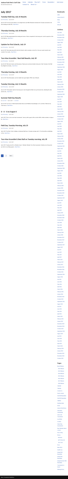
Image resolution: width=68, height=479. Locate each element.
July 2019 (59, 202)
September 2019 (61, 198)
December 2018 (60, 215)
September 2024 (61, 67)
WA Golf (59, 24)
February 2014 (60, 348)
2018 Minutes (61, 383)
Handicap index (60, 403)
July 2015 (59, 306)
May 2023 (59, 104)
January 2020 (60, 188)
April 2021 (59, 156)
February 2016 (60, 291)
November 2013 (60, 355)
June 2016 (59, 281)
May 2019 (59, 207)
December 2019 (60, 190)
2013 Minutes (61, 371)
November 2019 (60, 193)
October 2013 (60, 358)
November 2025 (60, 37)
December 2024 (60, 59)
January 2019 (60, 212)
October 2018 (60, 220)
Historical (60, 437)
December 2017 (60, 237)
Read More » (16, 24)
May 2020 (59, 178)
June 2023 (59, 101)
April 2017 (59, 257)
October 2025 (60, 40)
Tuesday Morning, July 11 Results (13, 84)
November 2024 (60, 62)
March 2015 (60, 316)
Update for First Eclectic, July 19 (13, 44)
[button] (36, 4)
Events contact (60, 393)
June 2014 (59, 338)
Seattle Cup (59, 449)
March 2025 (60, 54)
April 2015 (59, 313)
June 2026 (59, 32)
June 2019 (59, 205)
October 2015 (60, 299)
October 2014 (60, 328)
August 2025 (60, 42)
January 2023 (60, 114)
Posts (44, 2)
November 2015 (60, 296)
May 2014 (59, 341)
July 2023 (59, 99)
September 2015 (61, 301)
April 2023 (59, 106)
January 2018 (60, 235)
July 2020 (59, 173)
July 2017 (59, 249)
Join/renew (60, 2)
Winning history (60, 469)
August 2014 (60, 333)
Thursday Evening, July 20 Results (14, 30)
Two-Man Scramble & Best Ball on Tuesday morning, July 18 (24, 139)
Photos (58, 435)
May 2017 (59, 254)
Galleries (59, 400)
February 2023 (60, 111)
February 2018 (60, 232)
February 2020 (60, 185)
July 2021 (59, 151)
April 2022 (59, 131)
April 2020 (59, 180)
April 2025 (59, 52)
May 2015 (59, 311)
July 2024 (59, 72)
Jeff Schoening (5, 19)
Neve (2, 477)
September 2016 (61, 274)
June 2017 (59, 252)
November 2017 (60, 239)
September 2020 (61, 168)
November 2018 (60, 217)
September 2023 (61, 94)
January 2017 (60, 264)
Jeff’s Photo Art (61, 440)
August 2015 (60, 304)
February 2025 (60, 57)
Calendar (30, 2)
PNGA (58, 19)
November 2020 (60, 163)
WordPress (11, 477)
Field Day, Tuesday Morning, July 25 (14, 125)
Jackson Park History (61, 408)
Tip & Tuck (60, 442)
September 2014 (61, 331)
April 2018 (59, 227)
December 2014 (60, 323)
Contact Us (26, 4)
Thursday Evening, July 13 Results (14, 72)
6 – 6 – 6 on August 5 (9, 111)
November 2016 (60, 269)
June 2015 (59, 309)
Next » (11, 155)
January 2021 (60, 161)
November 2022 (60, 116)
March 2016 (60, 289)
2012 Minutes (61, 368)
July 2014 (59, 336)
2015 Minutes (61, 376)
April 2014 (59, 343)
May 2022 (59, 128)
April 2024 (59, 79)
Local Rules (59, 419)
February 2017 (60, 262)
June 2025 (59, 47)
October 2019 (60, 195)
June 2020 (59, 175)
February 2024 (60, 84)
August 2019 (60, 200)
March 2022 (60, 133)
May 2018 (59, 225)
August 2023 (60, 96)
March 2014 (60, 346)
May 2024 (59, 77)
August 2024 (60, 69)
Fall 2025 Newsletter (61, 398)
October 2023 (60, 91)
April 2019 (59, 210)
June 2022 (59, 126)
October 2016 (60, 272)
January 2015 (60, 321)
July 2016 (59, 279)
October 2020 (60, 165)
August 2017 (60, 247)
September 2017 (61, 244)
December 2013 (60, 353)
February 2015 (60, 318)
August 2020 (60, 170)
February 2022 (60, 136)
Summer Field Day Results (11, 98)
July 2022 (59, 123)
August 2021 (60, 148)
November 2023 (60, 89)
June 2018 (59, 222)
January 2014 (60, 351)
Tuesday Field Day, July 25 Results (14, 17)
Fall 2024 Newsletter (61, 395)
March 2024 (60, 82)
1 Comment (16, 100)
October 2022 (60, 119)
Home (24, 2)
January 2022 (60, 138)
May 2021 (59, 153)
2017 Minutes (61, 381)
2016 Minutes (61, 378)
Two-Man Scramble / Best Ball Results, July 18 (18, 58)
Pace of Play (60, 432)
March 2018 (60, 230)
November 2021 (60, 141)
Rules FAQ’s (59, 447)
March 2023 (60, 109)
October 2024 (60, 64)
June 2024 (59, 74)
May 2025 (59, 49)
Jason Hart (4, 100)
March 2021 (60, 158)
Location (59, 421)
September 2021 (61, 146)
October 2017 (60, 242)
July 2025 (59, 45)
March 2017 (60, 259)
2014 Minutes (61, 373)
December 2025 (60, 35)
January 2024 (60, 86)
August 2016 (60, 277)
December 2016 (60, 267)
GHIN (58, 14)
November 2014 (60, 326)
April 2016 (59, 286)
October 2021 (60, 143)
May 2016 (59, 284)
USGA (58, 22)
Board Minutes (60, 366)
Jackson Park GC (60, 17)
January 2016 (60, 294)
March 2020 (60, 183)
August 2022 (60, 121)
